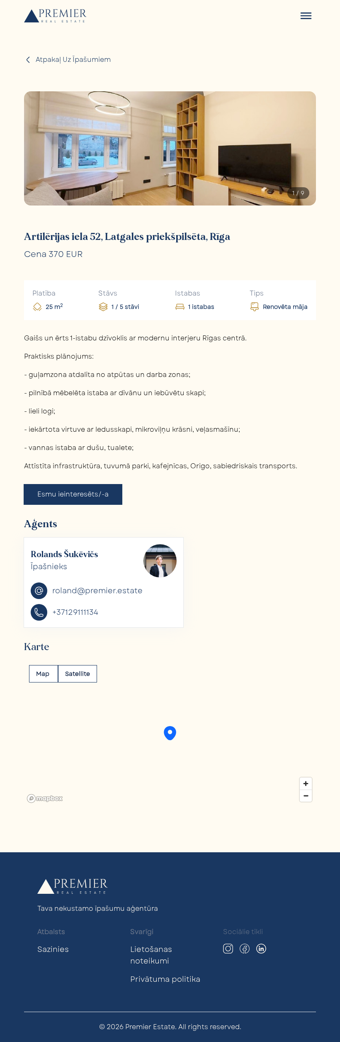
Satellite (77, 674)
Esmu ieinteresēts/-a (73, 494)
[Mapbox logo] (45, 798)
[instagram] (228, 949)
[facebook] (245, 949)
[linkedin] (261, 949)
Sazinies (53, 949)
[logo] (55, 15)
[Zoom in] (306, 784)
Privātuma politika (165, 979)
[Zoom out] (306, 796)
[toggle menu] (306, 15)
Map (43, 674)
